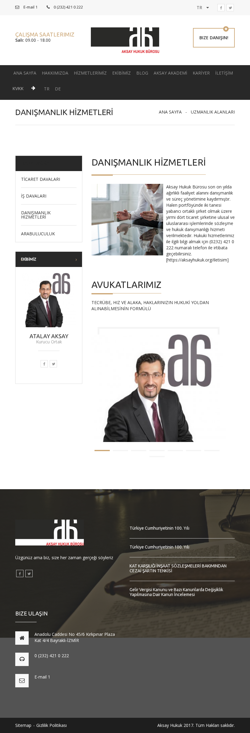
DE (58, 89)
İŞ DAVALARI (33, 196)
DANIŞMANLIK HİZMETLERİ (36, 215)
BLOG (142, 73)
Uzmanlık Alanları (213, 112)
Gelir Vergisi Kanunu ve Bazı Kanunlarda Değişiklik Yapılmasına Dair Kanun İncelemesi (176, 592)
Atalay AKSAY (49, 336)
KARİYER (201, 73)
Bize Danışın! (213, 37)
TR (46, 89)
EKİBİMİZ (121, 73)
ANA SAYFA (24, 73)
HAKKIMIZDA (55, 73)
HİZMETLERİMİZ (90, 73)
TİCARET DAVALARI (40, 179)
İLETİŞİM (224, 73)
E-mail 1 (42, 677)
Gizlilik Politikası (51, 725)
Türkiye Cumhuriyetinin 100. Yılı (159, 528)
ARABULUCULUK (38, 234)
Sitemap (23, 725)
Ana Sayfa (170, 112)
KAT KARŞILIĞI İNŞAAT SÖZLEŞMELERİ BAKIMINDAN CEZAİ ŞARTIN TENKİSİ (178, 568)
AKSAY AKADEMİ (170, 73)
